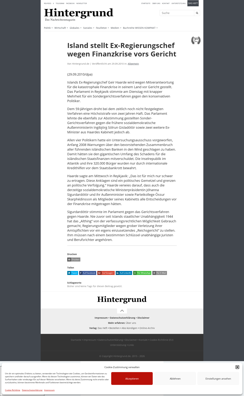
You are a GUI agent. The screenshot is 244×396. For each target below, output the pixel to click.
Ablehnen (175, 378)
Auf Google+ (108, 272)
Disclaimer (143, 317)
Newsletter (81, 3)
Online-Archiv (147, 328)
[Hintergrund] (79, 13)
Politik (47, 27)
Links (131, 345)
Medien (115, 27)
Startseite (145, 3)
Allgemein (133, 63)
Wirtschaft (60, 27)
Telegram (60, 3)
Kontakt (166, 3)
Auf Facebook (88, 272)
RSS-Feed (47, 3)
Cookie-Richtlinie (12, 390)
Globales (74, 27)
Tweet (74, 272)
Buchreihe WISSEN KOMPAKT (139, 27)
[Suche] (197, 13)
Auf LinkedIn (125, 272)
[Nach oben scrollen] (122, 310)
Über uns (156, 3)
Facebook (70, 3)
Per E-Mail (161, 272)
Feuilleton (101, 27)
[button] (237, 367)
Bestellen (114, 328)
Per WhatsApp (143, 272)
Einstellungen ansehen (218, 378)
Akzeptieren (132, 378)
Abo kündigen (129, 328)
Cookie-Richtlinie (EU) (161, 339)
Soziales (87, 27)
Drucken (75, 259)
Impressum (49, 390)
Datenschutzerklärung (32, 390)
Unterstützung (178, 3)
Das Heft (193, 3)
